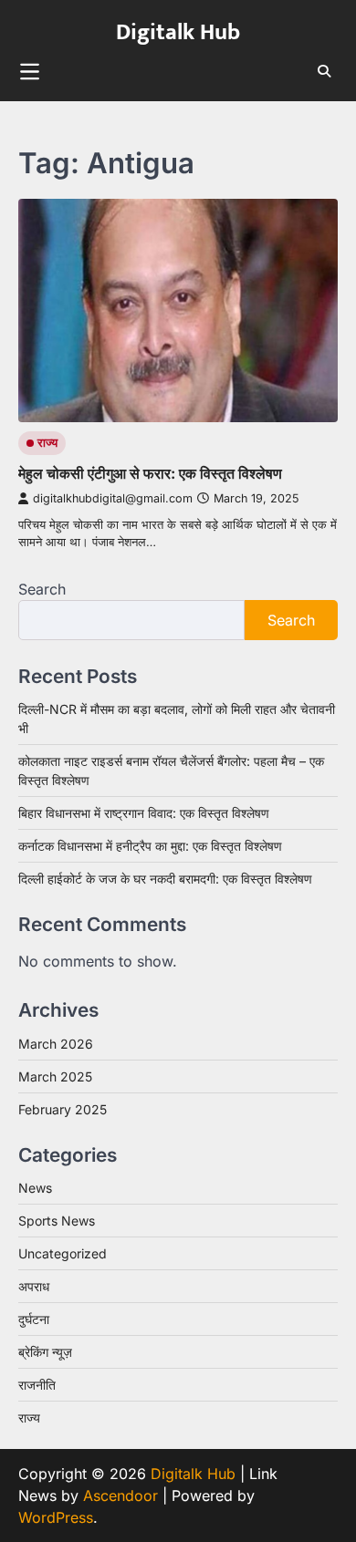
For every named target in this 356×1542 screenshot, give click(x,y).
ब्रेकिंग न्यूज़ (45, 1352)
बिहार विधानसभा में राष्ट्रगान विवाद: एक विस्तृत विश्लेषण (143, 813)
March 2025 (55, 1076)
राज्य (47, 443)
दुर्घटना (33, 1319)
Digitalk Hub (178, 32)
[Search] (324, 71)
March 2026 (55, 1043)
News (35, 1187)
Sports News (56, 1220)
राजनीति (37, 1384)
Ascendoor (120, 1495)
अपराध (33, 1286)
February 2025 (62, 1109)
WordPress (55, 1517)
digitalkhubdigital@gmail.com (113, 498)
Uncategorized (62, 1253)
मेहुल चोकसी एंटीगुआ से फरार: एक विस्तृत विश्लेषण (150, 473)
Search (42, 589)
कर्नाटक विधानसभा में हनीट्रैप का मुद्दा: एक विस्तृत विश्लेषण (150, 846)
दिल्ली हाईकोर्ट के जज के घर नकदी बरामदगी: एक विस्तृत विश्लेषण (165, 878)
